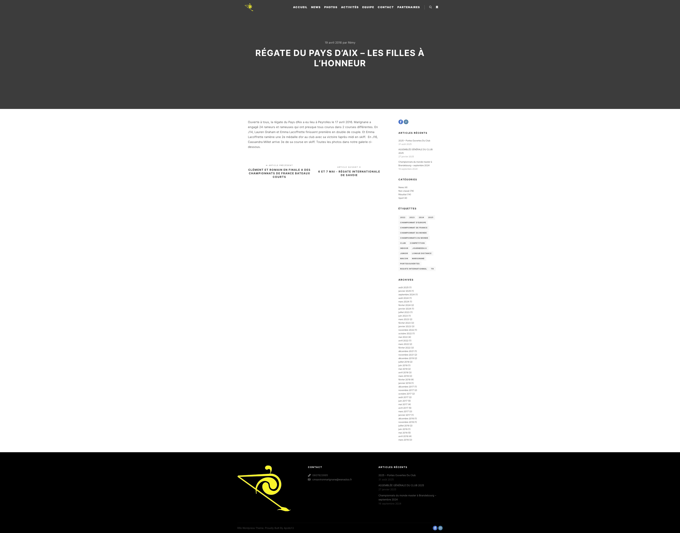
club (403, 243)
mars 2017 (403, 411)
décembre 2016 (406, 418)
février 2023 (404, 323)
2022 (402, 217)
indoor (404, 248)
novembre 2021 (406, 354)
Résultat (402, 194)
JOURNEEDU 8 (419, 248)
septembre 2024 (406, 294)
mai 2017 (402, 404)
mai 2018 (402, 369)
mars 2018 (403, 376)
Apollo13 (289, 527)
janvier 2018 (404, 383)
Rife (239, 527)
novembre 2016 (406, 422)
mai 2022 (403, 337)
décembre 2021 (406, 351)
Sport (401, 198)
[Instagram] (406, 122)
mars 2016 (403, 439)
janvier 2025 (404, 291)
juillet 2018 (403, 361)
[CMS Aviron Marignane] (249, 7)
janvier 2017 (404, 415)
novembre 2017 (406, 390)
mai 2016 (402, 432)
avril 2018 (403, 372)
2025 (430, 217)
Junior (404, 253)
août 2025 (403, 287)
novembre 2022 (406, 330)
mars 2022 (403, 344)
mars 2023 (403, 319)
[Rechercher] (430, 7)
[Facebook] (400, 122)
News (401, 187)
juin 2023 (403, 315)
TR (432, 269)
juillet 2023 (404, 312)
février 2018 (404, 379)
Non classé (403, 191)
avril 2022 (403, 340)
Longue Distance (422, 253)
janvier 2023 (404, 326)
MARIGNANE (418, 258)
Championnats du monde (414, 238)
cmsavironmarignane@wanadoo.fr (332, 479)
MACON (404, 258)
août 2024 (403, 298)
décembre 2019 (406, 358)
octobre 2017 (405, 393)
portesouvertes (410, 264)
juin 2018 (402, 365)
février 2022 (404, 347)
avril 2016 (403, 436)
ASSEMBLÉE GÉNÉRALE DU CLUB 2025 (401, 485)
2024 (421, 217)
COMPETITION (417, 243)
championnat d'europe (413, 222)
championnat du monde (413, 233)
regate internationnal (413, 269)
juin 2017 (402, 400)
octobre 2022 (405, 333)
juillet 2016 (403, 425)
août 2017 (403, 397)
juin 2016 (402, 429)
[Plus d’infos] (437, 7)
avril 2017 (403, 408)
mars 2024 (403, 301)
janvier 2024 (404, 308)
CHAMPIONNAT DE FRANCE (413, 228)
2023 (412, 217)
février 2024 (404, 305)
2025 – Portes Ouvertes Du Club (414, 140)
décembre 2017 (406, 386)
